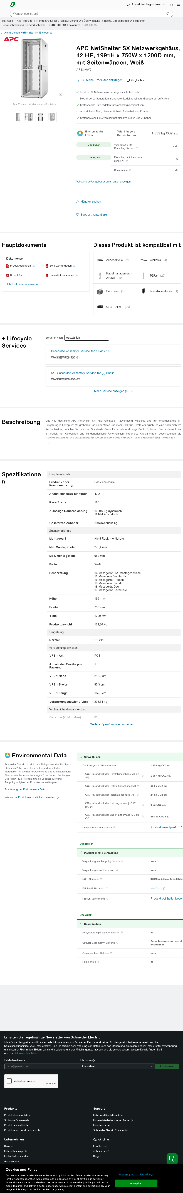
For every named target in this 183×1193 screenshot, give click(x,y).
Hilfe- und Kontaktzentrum (108, 1115)
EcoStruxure (100, 1146)
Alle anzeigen (28, 32)
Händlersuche (101, 1125)
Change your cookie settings (136, 1174)
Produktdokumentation (17, 1115)
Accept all (136, 1183)
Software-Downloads (16, 1120)
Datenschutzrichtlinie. (26, 1053)
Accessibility (11, 1161)
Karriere (8, 1146)
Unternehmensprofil (15, 1151)
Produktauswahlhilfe (16, 1125)
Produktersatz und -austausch (22, 1130)
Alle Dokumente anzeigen (22, 284)
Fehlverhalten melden (16, 1156)
